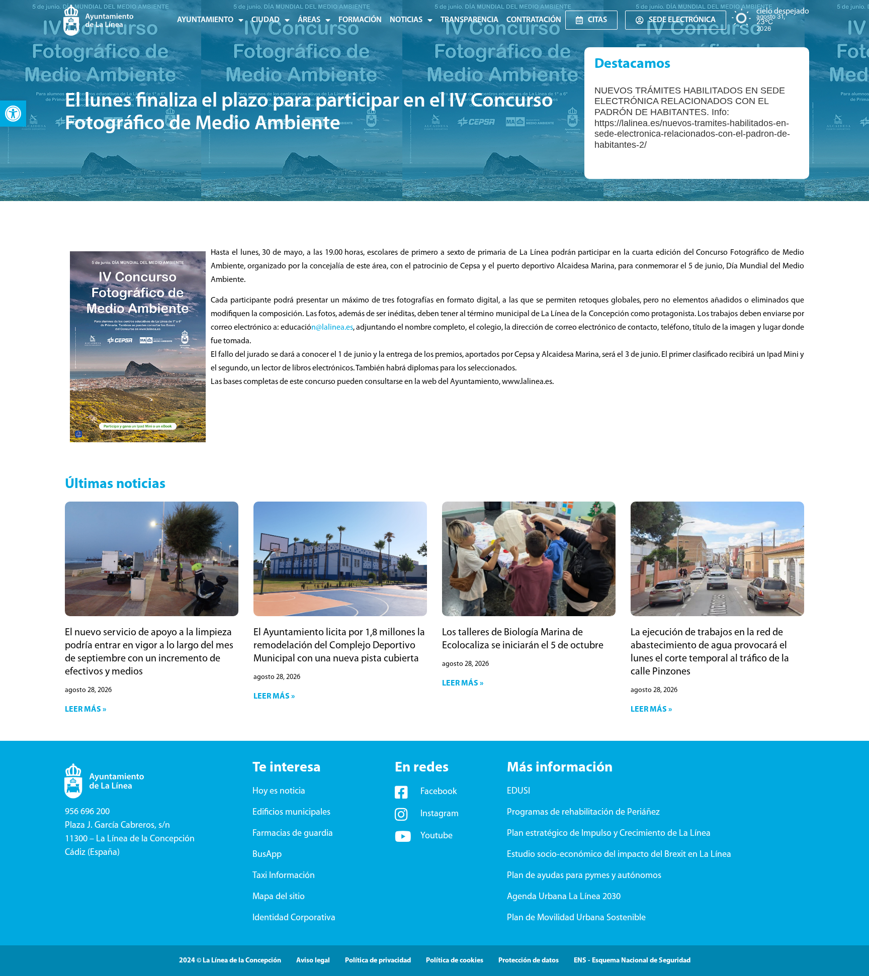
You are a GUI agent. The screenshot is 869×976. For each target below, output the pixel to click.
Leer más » (85, 710)
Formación (360, 20)
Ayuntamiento (205, 20)
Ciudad (265, 20)
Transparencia (469, 20)
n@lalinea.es (332, 328)
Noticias (406, 20)
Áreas (309, 20)
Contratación (533, 20)
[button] (13, 114)
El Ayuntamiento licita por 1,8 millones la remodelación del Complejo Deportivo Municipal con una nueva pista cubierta (339, 646)
